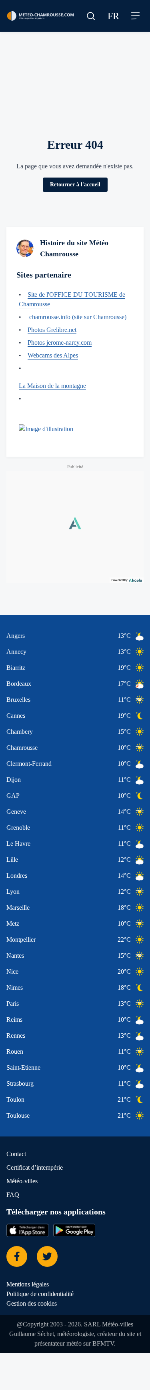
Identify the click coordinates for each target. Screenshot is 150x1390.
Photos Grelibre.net (57, 349)
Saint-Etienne (26, 1096)
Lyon (13, 921)
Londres (18, 905)
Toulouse (20, 1144)
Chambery (22, 761)
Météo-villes (24, 1210)
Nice (13, 1001)
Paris (14, 1033)
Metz (14, 953)
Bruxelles (20, 729)
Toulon (17, 1128)
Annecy (18, 681)
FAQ (12, 1224)
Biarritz (17, 697)
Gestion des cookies (36, 1332)
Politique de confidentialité (45, 1323)
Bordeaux (21, 713)
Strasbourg (23, 1112)
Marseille (20, 937)
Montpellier (23, 969)
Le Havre (20, 873)
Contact (18, 1183)
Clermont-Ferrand (33, 793)
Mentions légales (31, 1313)
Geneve (18, 841)
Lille (12, 889)
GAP (13, 825)
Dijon (14, 809)
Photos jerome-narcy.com (67, 362)
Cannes (17, 745)
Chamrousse (25, 777)
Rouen (16, 1080)
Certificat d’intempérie (39, 1196)
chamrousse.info (55, 327)
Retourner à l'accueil (75, 194)
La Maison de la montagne (58, 405)
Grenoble (20, 857)
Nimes (15, 1017)
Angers (17, 665)
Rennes (17, 1064)
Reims (15, 1048)
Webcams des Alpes (59, 375)
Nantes (17, 985)
